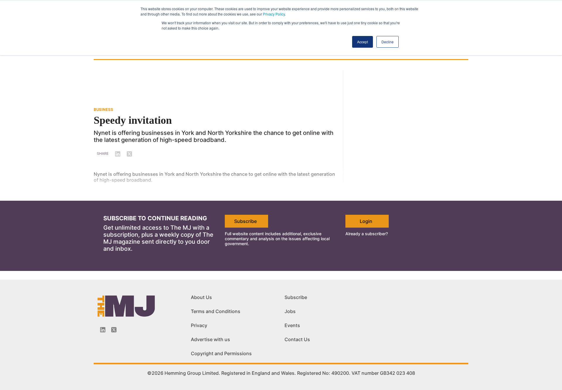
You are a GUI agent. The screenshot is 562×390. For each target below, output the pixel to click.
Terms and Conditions (215, 311)
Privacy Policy (274, 13)
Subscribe (245, 221)
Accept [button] (362, 41)
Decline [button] (387, 41)
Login (366, 221)
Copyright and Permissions (221, 353)
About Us (201, 297)
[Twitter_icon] (113, 329)
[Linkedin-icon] (102, 329)
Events (292, 325)
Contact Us (297, 339)
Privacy (199, 325)
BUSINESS (103, 109)
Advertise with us (210, 339)
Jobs (290, 311)
